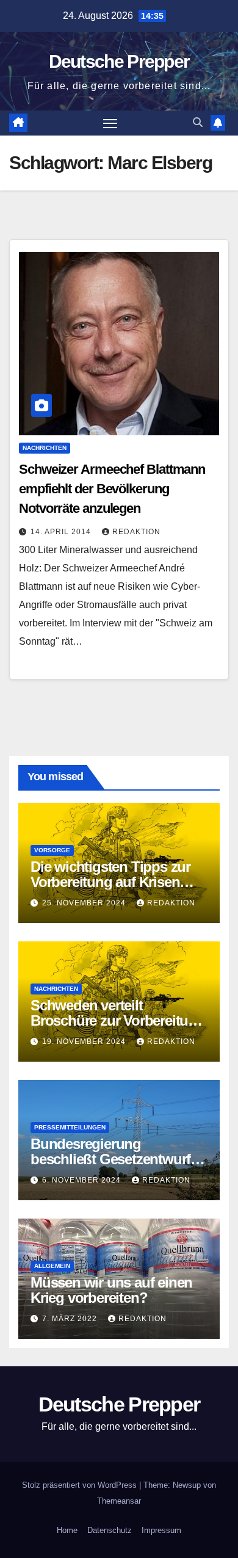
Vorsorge (52, 850)
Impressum (161, 1530)
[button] (198, 122)
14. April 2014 (62, 531)
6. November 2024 (82, 1180)
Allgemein (52, 1266)
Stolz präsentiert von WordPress (80, 1485)
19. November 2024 (85, 1041)
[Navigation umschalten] (110, 123)
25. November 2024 (85, 903)
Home (67, 1530)
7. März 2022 (70, 1318)
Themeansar (119, 1500)
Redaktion (136, 531)
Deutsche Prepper (119, 61)
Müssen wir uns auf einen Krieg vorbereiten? (111, 1290)
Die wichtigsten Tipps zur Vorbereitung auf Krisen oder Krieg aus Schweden (112, 881)
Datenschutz (109, 1530)
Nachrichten (45, 447)
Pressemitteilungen (70, 1127)
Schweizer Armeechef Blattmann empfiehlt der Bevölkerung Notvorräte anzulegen (112, 489)
